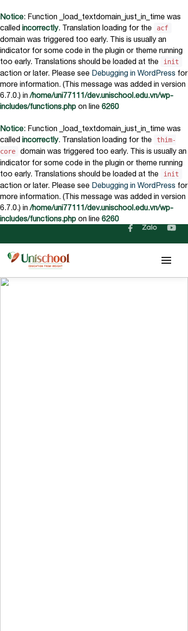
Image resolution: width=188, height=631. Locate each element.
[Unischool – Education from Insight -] (38, 260)
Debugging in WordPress (133, 72)
